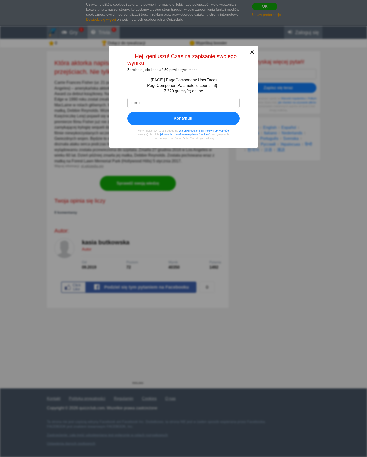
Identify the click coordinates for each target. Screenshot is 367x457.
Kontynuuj (183, 118)
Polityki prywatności (217, 130)
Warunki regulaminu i (191, 130)
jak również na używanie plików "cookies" (185, 134)
